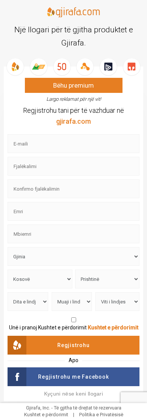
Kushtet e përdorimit (113, 327)
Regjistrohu (73, 345)
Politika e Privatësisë (101, 414)
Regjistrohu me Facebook (73, 377)
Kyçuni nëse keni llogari (73, 394)
